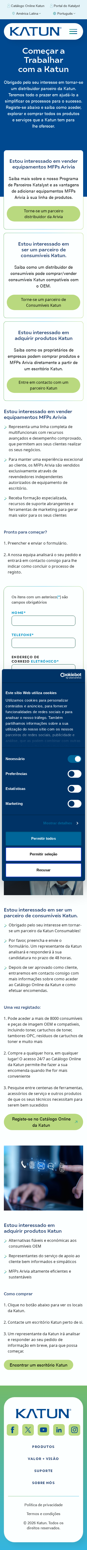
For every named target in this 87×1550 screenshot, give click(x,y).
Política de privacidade (43, 1504)
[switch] (74, 774)
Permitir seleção (44, 854)
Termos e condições (43, 1513)
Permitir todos (43, 838)
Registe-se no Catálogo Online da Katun (41, 1122)
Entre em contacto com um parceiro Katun (43, 385)
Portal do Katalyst (67, 5)
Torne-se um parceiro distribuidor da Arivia (43, 213)
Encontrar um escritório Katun (38, 1365)
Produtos (43, 1446)
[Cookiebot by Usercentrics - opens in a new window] (61, 676)
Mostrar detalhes (57, 823)
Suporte (43, 1470)
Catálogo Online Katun (27, 5)
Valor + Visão (43, 1458)
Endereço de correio (35, 659)
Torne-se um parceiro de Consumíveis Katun (43, 302)
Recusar (43, 870)
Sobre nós (43, 1482)
